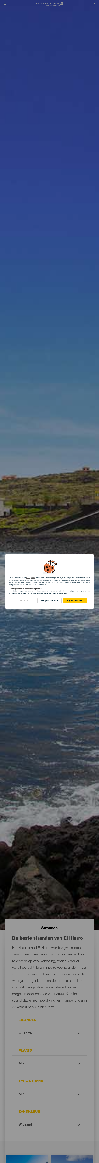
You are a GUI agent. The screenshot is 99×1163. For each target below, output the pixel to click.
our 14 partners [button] (30, 578)
